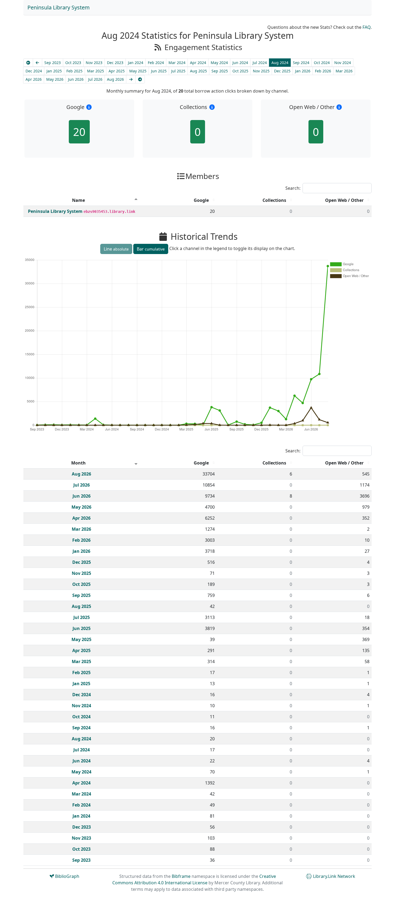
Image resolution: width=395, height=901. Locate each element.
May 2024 (219, 62)
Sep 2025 (219, 70)
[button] (89, 107)
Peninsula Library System (58, 7)
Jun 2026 (76, 79)
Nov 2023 (94, 62)
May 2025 (137, 70)
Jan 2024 (135, 62)
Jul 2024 (260, 62)
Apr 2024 (198, 62)
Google (201, 200)
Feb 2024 (156, 62)
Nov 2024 (342, 62)
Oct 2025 (240, 70)
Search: (292, 188)
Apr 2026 (34, 79)
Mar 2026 (344, 70)
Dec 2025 (282, 70)
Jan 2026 (302, 70)
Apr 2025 (117, 70)
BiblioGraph (66, 876)
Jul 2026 (95, 79)
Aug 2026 (115, 79)
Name (78, 200)
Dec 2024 (34, 70)
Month (78, 463)
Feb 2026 (323, 70)
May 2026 (54, 79)
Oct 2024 (322, 62)
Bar (151, 249)
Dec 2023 (115, 62)
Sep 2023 (52, 62)
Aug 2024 (279, 62)
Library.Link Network (333, 876)
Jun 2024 (240, 62)
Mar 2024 (176, 62)
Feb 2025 (74, 70)
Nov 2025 (261, 70)
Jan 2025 (54, 70)
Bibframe (181, 876)
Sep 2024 (301, 62)
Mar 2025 (95, 70)
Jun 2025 (159, 70)
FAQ (366, 27)
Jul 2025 (178, 70)
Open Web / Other (344, 200)
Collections (274, 200)
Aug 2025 (198, 70)
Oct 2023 (73, 62)
